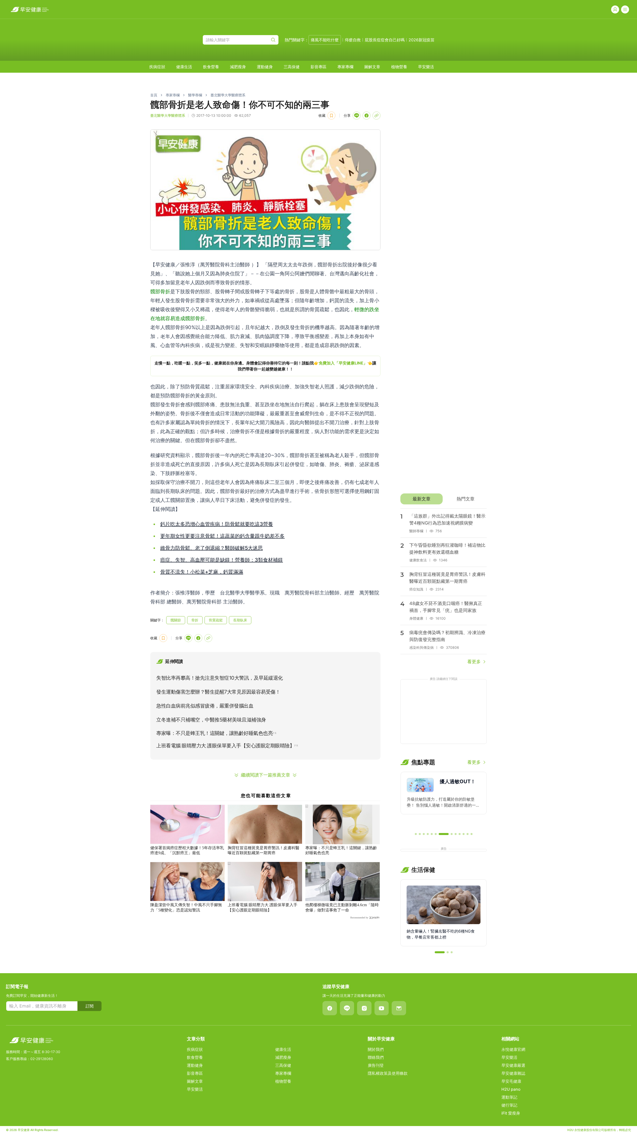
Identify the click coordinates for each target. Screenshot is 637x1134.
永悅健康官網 (513, 1049)
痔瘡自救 (353, 39)
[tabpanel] (443, 586)
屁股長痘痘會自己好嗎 (385, 39)
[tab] (421, 498)
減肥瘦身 (238, 66)
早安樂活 (426, 66)
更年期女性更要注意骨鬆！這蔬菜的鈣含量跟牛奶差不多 (222, 536)
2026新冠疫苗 (421, 39)
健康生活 (184, 66)
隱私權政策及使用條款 (388, 1073)
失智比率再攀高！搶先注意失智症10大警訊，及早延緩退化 (219, 678)
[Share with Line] (357, 115)
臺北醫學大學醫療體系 (228, 95)
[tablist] (443, 498)
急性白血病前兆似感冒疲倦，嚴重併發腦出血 (204, 706)
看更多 (474, 661)
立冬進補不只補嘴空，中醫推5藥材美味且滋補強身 (211, 720)
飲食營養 (211, 66)
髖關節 (175, 620)
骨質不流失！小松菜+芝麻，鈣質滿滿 (201, 572)
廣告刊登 (376, 1065)
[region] (265, 366)
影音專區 (318, 66)
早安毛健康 (511, 1081)
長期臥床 (240, 620)
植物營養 (399, 66)
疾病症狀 (157, 66)
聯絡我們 (376, 1057)
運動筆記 (509, 1097)
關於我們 (376, 1049)
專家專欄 (345, 66)
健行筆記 (509, 1105)
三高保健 (292, 66)
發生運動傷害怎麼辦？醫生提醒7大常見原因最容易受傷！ (218, 692)
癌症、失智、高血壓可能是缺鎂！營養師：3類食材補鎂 (221, 560)
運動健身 (265, 66)
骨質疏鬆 (216, 620)
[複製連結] (376, 115)
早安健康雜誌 (513, 1073)
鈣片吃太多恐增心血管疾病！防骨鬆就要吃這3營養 (216, 524)
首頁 (153, 95)
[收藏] (331, 115)
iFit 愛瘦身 (510, 1113)
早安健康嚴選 (513, 1065)
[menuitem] (157, 67)
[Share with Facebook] (367, 115)
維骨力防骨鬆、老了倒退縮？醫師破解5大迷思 (211, 548)
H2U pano (511, 1089)
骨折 (194, 620)
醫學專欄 (195, 95)
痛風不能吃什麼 (325, 39)
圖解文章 (372, 66)
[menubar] (291, 67)
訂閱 (90, 1006)
